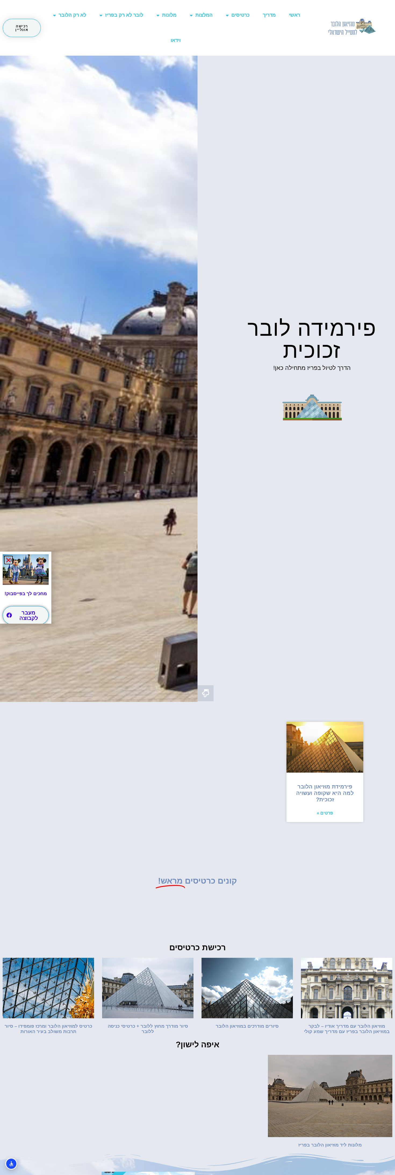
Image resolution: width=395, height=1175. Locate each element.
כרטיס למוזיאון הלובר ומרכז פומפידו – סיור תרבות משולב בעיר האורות (48, 1029)
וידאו (176, 40)
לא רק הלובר (72, 15)
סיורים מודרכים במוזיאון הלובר (247, 1026)
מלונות (169, 15)
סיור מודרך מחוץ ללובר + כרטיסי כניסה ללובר (148, 1029)
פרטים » (325, 813)
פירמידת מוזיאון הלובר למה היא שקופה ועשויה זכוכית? (325, 793)
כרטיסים (240, 15)
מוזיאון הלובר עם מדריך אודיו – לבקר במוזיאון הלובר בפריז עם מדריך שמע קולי (347, 1029)
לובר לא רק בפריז (124, 15)
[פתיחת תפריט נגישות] (11, 1164)
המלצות (204, 15)
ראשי (294, 15)
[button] (8, 560)
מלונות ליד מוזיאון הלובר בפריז (330, 1145)
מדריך (269, 15)
